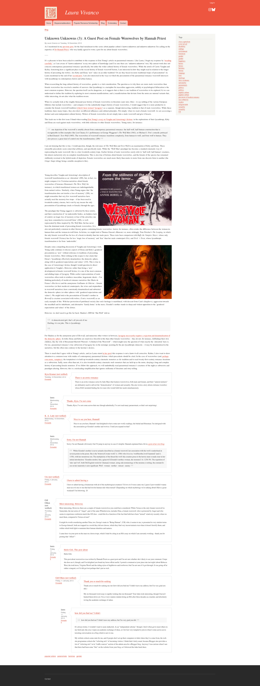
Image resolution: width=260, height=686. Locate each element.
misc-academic (184, 80)
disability (182, 46)
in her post (107, 353)
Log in (212, 2)
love (180, 75)
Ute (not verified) (52, 476)
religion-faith (183, 104)
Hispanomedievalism (62, 23)
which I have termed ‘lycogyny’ (90, 107)
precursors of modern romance (189, 97)
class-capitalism (184, 42)
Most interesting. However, (71, 503)
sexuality (182, 107)
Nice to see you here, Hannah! (87, 419)
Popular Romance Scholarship (86, 23)
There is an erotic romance (86, 377)
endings (181, 49)
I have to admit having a (77, 480)
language (182, 73)
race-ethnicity (183, 99)
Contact (123, 23)
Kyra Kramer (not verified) (56, 374)
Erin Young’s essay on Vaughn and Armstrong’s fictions (110, 119)
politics (181, 87)
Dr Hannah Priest (62, 49)
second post (77, 75)
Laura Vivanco (82, 12)
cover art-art (183, 44)
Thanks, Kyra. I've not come (79, 401)
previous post (68, 46)
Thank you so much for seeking (97, 581)
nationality (182, 83)
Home (48, 23)
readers (181, 102)
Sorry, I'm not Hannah (76, 439)
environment (183, 51)
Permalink (48, 379)
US (180, 112)
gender (79, 656)
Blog (103, 23)
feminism (182, 54)
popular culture (50, 656)
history (181, 70)
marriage (182, 78)
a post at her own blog (156, 444)
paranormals (62, 656)
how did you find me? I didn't (87, 613)
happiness (182, 61)
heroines (71, 656)
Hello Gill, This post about (76, 549)
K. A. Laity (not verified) (55, 415)
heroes (181, 63)
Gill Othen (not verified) (66, 577)
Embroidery (112, 23)
